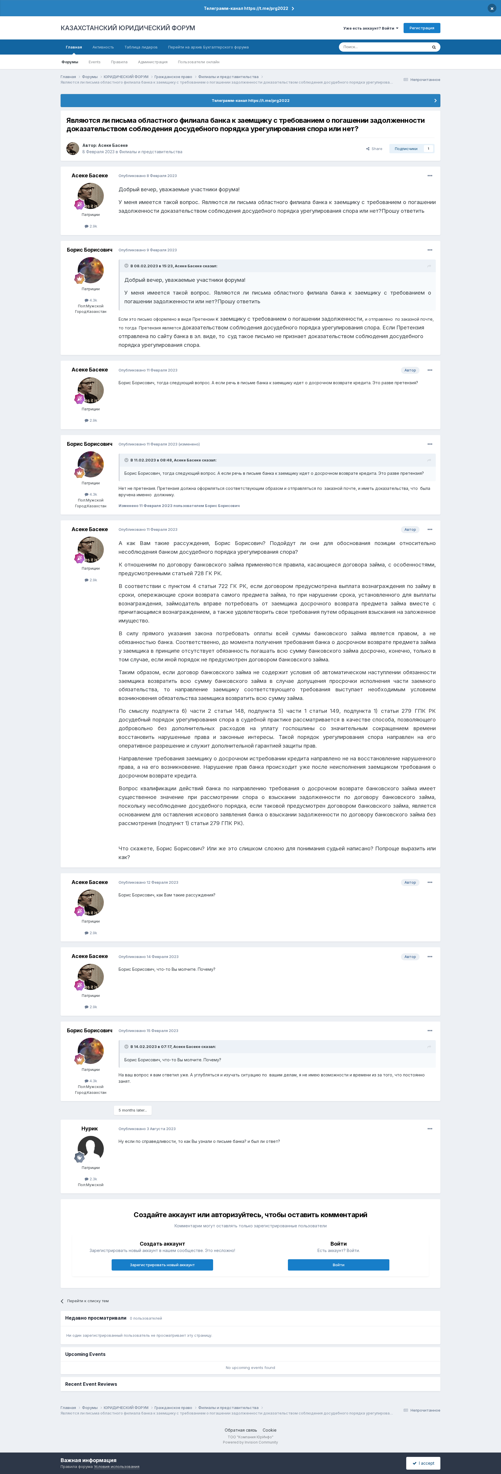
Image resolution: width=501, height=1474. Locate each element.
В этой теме (409, 47)
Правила (119, 61)
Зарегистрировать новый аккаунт (162, 1264)
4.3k (92, 300)
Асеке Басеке (113, 145)
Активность (103, 47)
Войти (338, 1264)
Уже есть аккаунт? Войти (369, 28)
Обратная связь (241, 1430)
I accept (425, 1463)
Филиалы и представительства (150, 151)
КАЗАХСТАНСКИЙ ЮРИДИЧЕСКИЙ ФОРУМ (128, 28)
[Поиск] (434, 47)
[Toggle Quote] (127, 265)
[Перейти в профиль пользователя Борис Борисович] (91, 270)
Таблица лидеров (141, 47)
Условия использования (116, 1466)
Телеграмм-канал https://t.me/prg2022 (246, 8)
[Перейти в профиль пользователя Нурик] (91, 1149)
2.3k (92, 1179)
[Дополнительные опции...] (430, 175)
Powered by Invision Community (250, 1442)
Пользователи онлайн (198, 61)
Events (95, 61)
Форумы (69, 61)
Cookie (270, 1430)
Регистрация (422, 28)
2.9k (92, 226)
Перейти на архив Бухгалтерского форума (208, 47)
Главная (74, 47)
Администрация (153, 61)
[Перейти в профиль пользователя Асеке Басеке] (72, 148)
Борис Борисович (89, 250)
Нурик (89, 1128)
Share (375, 148)
